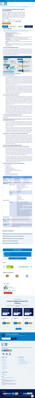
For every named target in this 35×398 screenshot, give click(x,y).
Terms (4, 369)
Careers (4, 362)
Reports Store (5, 360)
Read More (4, 323)
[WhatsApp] (11, 350)
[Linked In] (7, 350)
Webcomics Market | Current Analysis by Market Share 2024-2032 (6, 311)
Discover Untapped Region (6, 23)
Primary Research (22, 359)
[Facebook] (5, 350)
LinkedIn (6, 290)
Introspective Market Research (10, 395)
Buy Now (17, 258)
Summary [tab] (5, 26)
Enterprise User (18, 255)
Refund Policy (5, 367)
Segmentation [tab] (20, 26)
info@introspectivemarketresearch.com (8, 377)
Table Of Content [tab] (12, 26)
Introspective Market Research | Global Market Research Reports (9, 6)
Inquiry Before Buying (7, 292)
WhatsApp (14, 290)
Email (10, 290)
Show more (18, 328)
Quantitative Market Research (24, 362)
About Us (4, 359)
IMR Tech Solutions (28, 395)
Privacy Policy (5, 366)
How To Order (5, 363)
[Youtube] (9, 350)
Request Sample (8, 323)
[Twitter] (3, 350)
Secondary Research (22, 360)
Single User (18, 253)
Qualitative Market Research (23, 363)
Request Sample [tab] (28, 26)
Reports (18, 6)
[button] (4, 266)
